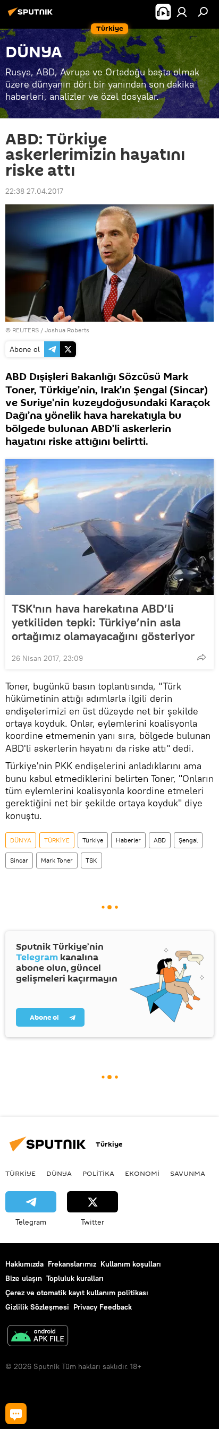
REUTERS (25, 330)
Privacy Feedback (102, 1307)
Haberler (128, 840)
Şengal (188, 840)
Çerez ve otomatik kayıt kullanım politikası (76, 1292)
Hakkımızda (24, 1264)
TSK (91, 860)
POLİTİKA (98, 1173)
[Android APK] (38, 1337)
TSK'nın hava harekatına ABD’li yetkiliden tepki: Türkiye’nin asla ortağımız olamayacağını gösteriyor (103, 622)
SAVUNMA (187, 1173)
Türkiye (92, 840)
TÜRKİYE (57, 840)
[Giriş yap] (181, 11)
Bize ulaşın (23, 1278)
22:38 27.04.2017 (34, 191)
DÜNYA (20, 840)
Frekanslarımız (72, 1264)
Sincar (19, 860)
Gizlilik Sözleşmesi (37, 1307)
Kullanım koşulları (130, 1264)
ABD (160, 840)
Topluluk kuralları (75, 1278)
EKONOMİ (142, 1173)
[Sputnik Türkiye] (31, 16)
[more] (201, 657)
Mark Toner (57, 860)
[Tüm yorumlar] (16, 1413)
